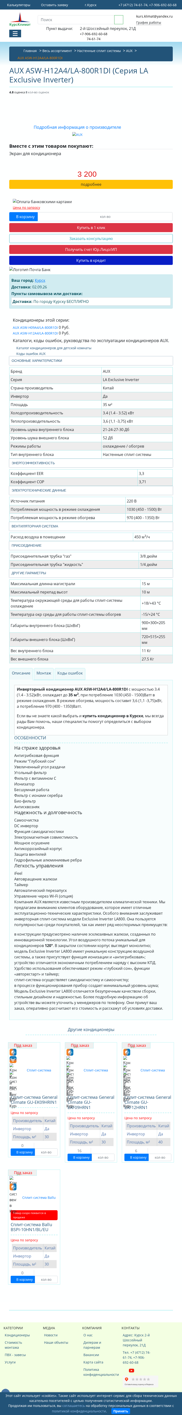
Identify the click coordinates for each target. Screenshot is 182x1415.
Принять (120, 1411)
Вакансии (91, 1355)
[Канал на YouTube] (131, 1370)
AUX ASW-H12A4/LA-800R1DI (35, 333)
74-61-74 (93, 39)
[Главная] (20, 19)
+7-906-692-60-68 (93, 34)
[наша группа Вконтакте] (126, 1370)
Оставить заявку (54, 5)
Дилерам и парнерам (92, 1345)
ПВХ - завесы (15, 1355)
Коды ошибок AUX (30, 353)
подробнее (91, 184)
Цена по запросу (26, 207)
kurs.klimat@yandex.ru (154, 16)
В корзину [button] (25, 216)
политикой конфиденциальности (79, 1411)
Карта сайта (93, 1362)
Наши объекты (56, 1342)
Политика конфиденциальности (97, 1372)
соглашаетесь (73, 1405)
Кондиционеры (17, 1335)
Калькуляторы (18, 5)
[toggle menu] (15, 33)
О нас (88, 1335)
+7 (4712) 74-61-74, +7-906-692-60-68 (147, 5)
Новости (51, 1335)
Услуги (10, 1362)
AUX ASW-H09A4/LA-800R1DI (35, 327)
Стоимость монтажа (13, 1345)
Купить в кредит (91, 260)
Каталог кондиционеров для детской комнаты (53, 348)
